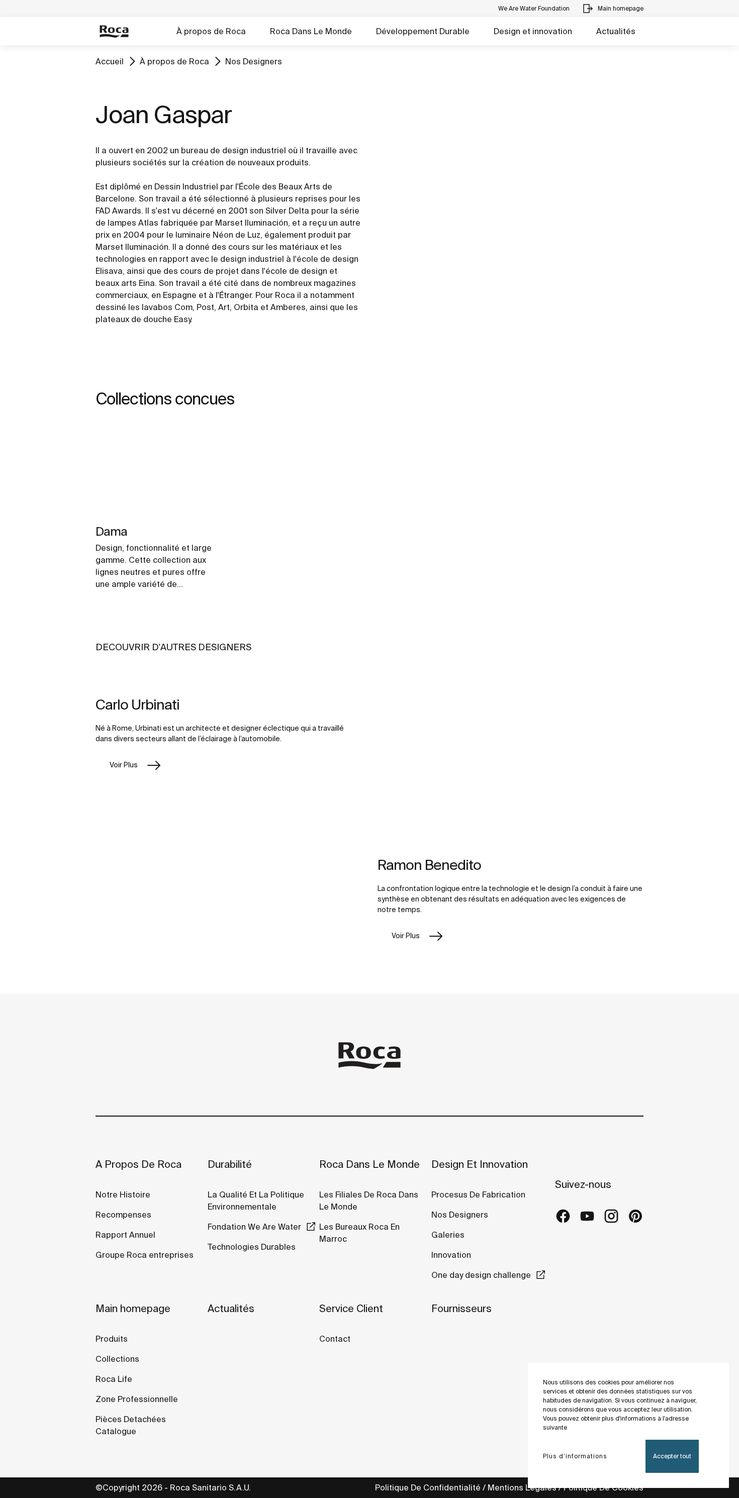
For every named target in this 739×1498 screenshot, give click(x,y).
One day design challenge (481, 1274)
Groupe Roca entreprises (145, 1254)
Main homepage (133, 1308)
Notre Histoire (123, 1194)
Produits (112, 1338)
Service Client (351, 1308)
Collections (117, 1358)
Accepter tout (672, 1456)
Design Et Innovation (479, 1164)
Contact (334, 1338)
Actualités (615, 31)
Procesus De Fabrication (478, 1194)
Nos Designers (253, 61)
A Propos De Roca (138, 1164)
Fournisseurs (461, 1308)
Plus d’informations (575, 1456)
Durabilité (230, 1164)
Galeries (448, 1234)
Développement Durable (423, 31)
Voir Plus (124, 765)
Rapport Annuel (125, 1234)
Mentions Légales (522, 1487)
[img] (158, 471)
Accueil (110, 61)
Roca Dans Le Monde (311, 31)
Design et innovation (533, 31)
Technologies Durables (252, 1246)
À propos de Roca (211, 31)
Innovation (451, 1254)
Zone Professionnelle (137, 1399)
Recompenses (123, 1214)
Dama (111, 531)
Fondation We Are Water (254, 1226)
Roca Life (114, 1378)
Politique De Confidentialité (428, 1487)
